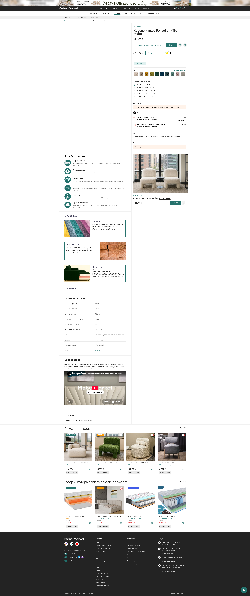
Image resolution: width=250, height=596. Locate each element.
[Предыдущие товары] (181, 428)
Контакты (145, 8)
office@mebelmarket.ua (75, 561)
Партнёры (128, 8)
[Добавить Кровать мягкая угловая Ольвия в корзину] (120, 523)
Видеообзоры (97, 21)
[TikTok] (71, 544)
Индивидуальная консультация (149, 45)
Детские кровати (101, 554)
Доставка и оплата (113, 8)
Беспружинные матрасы (104, 576)
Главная (67, 17)
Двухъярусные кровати (103, 558)
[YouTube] (77, 544)
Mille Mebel (165, 198)
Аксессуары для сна (133, 13)
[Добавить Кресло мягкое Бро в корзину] (183, 469)
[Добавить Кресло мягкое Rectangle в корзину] (120, 469)
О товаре (67, 21)
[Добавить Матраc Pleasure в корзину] (152, 523)
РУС (188, 8)
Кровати (93, 13)
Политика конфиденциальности (137, 564)
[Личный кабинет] (171, 8)
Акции (101, 8)
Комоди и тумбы (153, 13)
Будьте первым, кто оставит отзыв (78, 420)
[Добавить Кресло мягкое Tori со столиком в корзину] (89, 469)
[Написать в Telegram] (79, 557)
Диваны (117, 13)
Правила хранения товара (136, 551)
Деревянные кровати (103, 548)
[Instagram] (66, 544)
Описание (75, 21)
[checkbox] (142, 85)
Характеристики (86, 21)
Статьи (136, 8)
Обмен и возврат (132, 548)
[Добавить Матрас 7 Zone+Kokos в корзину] (183, 523)
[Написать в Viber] (82, 557)
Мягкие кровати (101, 551)
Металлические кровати (104, 545)
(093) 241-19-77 (72, 557)
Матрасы (106, 13)
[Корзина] (183, 8)
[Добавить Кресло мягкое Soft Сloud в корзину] (152, 469)
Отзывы (106, 21)
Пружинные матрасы (102, 573)
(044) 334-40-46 (73, 554)
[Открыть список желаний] (179, 8)
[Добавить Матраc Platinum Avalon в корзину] (89, 523)
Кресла (80, 17)
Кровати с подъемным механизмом (107, 561)
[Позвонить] (244, 590)
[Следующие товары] (184, 428)
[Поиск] (167, 8)
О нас (129, 542)
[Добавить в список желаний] (185, 45)
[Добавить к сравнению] (180, 45)
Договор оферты (132, 561)
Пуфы (97, 567)
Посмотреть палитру (178, 70)
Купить (171, 45)
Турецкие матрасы (102, 579)
